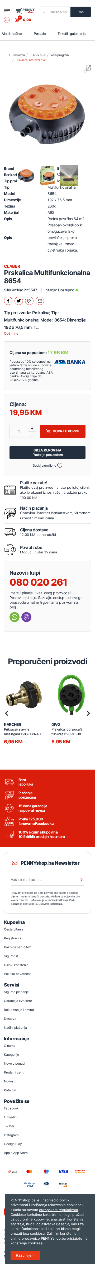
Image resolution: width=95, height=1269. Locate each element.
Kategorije (11, 1054)
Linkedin (10, 1117)
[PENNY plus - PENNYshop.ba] (24, 10)
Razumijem (25, 1255)
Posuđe (40, 33)
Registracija (12, 938)
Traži (80, 12)
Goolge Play (13, 1144)
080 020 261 (38, 582)
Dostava (10, 1019)
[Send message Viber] (26, 617)
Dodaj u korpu (66, 431)
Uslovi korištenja (16, 965)
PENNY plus (37, 55)
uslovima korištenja (50, 903)
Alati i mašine (12, 33)
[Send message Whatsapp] (15, 617)
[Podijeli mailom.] (40, 301)
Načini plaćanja (15, 1028)
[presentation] (6, 713)
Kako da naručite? (17, 947)
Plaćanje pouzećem (47, 452)
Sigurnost (11, 956)
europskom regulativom (58, 1210)
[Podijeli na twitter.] (19, 301)
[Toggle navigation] (7, 10)
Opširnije (11, 333)
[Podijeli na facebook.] (8, 301)
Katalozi (10, 1090)
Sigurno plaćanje (16, 992)
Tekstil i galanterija (72, 33)
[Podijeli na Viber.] (29, 301)
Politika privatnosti (17, 974)
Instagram (11, 1135)
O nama (9, 1046)
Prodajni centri (14, 1072)
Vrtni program (59, 55)
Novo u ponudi (14, 1063)
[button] (9, 20)
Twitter (9, 1126)
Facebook (11, 1108)
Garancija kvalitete (18, 1001)
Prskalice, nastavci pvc (30, 60)
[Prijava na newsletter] (78, 880)
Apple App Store (16, 1153)
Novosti (9, 1081)
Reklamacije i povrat (19, 1010)
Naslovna (18, 55)
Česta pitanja (13, 929)
